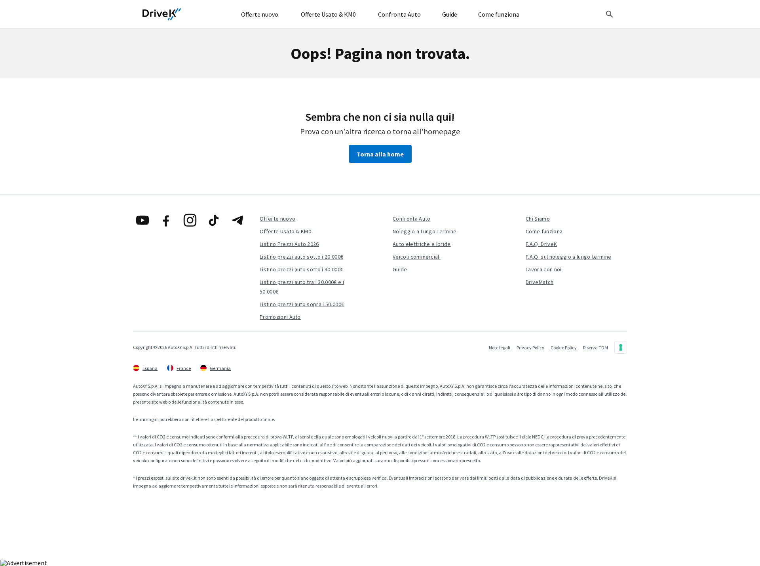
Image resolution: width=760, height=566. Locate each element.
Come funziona (544, 231)
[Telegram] (237, 220)
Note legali (499, 348)
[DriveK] (161, 14)
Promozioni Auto (280, 316)
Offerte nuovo (277, 218)
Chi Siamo (538, 218)
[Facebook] (166, 220)
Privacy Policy (530, 348)
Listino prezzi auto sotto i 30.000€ (301, 269)
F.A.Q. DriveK (541, 244)
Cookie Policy (564, 348)
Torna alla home (380, 154)
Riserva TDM (595, 348)
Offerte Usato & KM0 (285, 231)
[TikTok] (213, 220)
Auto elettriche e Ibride (422, 244)
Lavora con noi (543, 269)
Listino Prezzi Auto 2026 (289, 244)
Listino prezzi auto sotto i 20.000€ (301, 256)
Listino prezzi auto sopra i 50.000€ (302, 304)
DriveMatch (539, 282)
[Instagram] (190, 220)
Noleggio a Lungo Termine (425, 231)
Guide (400, 269)
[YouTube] (142, 220)
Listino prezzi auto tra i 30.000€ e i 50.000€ (302, 286)
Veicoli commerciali (417, 256)
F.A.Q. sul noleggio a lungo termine (568, 256)
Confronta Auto (411, 218)
